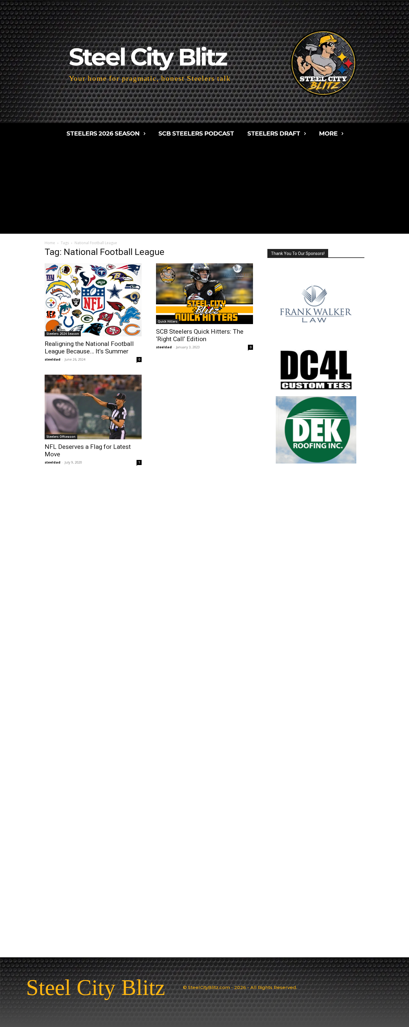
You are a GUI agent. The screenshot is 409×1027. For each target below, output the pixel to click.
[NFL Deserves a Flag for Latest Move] (93, 407)
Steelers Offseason (60, 436)
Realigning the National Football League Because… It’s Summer (89, 347)
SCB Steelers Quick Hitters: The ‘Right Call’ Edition (199, 335)
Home (50, 242)
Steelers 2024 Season (62, 334)
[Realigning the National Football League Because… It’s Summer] (93, 299)
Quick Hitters (168, 321)
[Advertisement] (204, 189)
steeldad (52, 359)
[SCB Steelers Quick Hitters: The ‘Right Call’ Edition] (204, 293)
